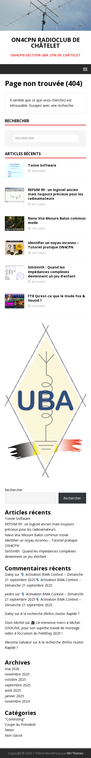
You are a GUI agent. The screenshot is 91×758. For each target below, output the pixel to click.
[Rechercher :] (45, 138)
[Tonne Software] (14, 175)
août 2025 (13, 690)
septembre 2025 (18, 685)
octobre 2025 (15, 679)
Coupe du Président (20, 724)
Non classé (13, 735)
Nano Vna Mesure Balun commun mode (57, 220)
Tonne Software (42, 165)
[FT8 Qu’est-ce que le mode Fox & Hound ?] (14, 305)
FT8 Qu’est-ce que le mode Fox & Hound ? (56, 298)
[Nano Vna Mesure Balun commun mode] (14, 228)
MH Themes (75, 753)
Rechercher (14, 490)
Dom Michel (14, 622)
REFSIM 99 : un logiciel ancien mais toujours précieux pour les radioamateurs (55, 194)
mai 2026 (12, 668)
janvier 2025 (14, 696)
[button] (84, 68)
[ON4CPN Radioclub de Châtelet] (45, 28)
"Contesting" (15, 719)
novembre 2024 (17, 701)
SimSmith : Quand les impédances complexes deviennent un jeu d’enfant (51, 271)
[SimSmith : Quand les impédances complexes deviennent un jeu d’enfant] (14, 277)
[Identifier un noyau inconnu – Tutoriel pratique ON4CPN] (14, 252)
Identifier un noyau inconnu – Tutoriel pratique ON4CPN (53, 244)
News (9, 729)
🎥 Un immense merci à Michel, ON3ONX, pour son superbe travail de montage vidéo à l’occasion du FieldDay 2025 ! (43, 628)
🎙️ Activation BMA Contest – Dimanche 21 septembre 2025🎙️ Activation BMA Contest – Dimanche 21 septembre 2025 (44, 580)
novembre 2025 (17, 674)
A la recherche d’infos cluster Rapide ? (49, 613)
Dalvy (9, 574)
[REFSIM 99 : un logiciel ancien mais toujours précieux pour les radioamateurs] (14, 199)
